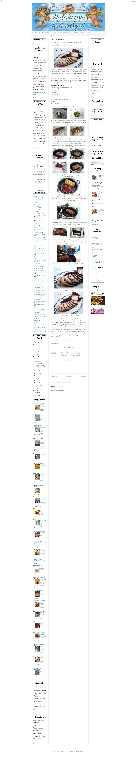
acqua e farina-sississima (38, 426)
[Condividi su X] (76, 355)
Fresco (83, 73)
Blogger (81, 751)
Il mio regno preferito (39, 253)
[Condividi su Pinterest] (79, 355)
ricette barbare (37, 549)
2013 (36, 361)
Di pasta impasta (38, 590)
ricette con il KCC (38, 292)
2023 (36, 344)
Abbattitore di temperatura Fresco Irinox (69, 357)
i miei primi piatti (38, 239)
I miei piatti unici (38, 237)
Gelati (35, 226)
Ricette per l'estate (38, 314)
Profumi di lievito (38, 282)
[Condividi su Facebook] (78, 355)
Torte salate (37, 329)
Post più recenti (54, 376)
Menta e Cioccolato (38, 656)
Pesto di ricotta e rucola (42, 593)
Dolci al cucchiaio (38, 213)
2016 (36, 354)
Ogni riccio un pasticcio (39, 600)
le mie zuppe (37, 270)
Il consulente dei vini (46, 32)
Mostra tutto (44, 679)
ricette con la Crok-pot (39, 304)
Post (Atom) (59, 379)
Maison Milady (38, 473)
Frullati (36, 224)
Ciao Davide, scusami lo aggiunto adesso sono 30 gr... (98, 249)
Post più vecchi (82, 376)
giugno (38, 375)
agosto (37, 371)
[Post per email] (71, 355)
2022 (36, 347)
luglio (37, 373)
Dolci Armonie (37, 541)
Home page (68, 376)
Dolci (35, 211)
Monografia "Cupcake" (39, 275)
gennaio (38, 385)
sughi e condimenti (38, 327)
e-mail (54, 32)
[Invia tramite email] (74, 355)
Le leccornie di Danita (39, 531)
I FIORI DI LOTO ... (39, 463)
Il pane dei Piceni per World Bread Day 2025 (42, 615)
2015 (36, 356)
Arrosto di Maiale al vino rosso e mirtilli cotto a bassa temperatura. (66, 44)
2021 (36, 349)
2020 (36, 351)
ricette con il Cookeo (39, 290)
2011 (36, 390)
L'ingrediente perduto (39, 611)
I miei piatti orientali (39, 234)
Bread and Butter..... (39, 622)
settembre (38, 363)
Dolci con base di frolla (39, 218)
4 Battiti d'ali (64, 355)
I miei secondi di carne (39, 245)
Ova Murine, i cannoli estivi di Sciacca (42, 649)
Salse (35, 322)
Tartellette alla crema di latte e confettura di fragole (40, 544)
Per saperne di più (36, 32)
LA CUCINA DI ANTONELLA (38, 566)
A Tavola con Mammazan (37, 669)
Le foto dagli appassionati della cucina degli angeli (39, 265)
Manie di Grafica (69, 751)
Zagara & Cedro (38, 559)
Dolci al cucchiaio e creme (40, 215)
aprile (37, 380)
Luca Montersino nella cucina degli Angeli (81, 32)
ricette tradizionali (38, 316)
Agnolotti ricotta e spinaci (42, 570)
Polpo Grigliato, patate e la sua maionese (42, 604)
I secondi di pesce (38, 248)
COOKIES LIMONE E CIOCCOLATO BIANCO (43, 418)
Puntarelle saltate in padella (100, 177)
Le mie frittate (37, 268)
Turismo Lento (37, 496)
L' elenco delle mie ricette (64, 32)
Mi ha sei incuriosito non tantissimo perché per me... (98, 243)
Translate (101, 164)
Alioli (41, 487)
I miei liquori (37, 232)
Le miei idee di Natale (39, 272)
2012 (36, 388)
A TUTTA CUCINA (39, 403)
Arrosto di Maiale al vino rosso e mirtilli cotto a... (41, 367)
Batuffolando (37, 453)
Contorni (36, 209)
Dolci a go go (37, 519)
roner (35, 318)
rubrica (36, 320)
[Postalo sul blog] (75, 355)
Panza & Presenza (38, 509)
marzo (37, 382)
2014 (36, 358)
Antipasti (36, 204)
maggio (38, 378)
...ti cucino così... (37, 414)
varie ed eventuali (38, 331)
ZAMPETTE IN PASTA (39, 632)
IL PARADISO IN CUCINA (38, 439)
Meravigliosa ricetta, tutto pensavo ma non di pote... (98, 261)
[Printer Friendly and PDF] (53, 353)
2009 (36, 395)
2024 (36, 342)
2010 (36, 392)
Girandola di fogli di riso (42, 534)
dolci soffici (36, 222)
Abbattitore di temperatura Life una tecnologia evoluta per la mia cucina (48, 35)
